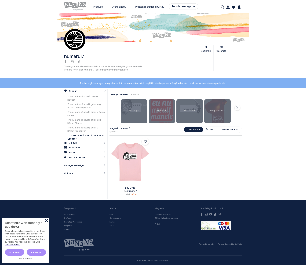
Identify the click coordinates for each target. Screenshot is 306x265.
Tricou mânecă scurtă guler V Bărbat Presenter (82, 129)
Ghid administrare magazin (166, 218)
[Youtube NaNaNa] (210, 214)
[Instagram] (72, 62)
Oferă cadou (119, 6)
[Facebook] (65, 62)
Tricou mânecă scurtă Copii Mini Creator (85, 137)
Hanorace (74, 147)
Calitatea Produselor (73, 222)
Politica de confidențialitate (230, 244)
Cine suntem (69, 214)
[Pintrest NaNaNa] (219, 214)
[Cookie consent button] (46, 220)
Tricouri (72, 90)
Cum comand (115, 218)
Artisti (157, 224)
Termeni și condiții (207, 244)
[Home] (77, 243)
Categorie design (74, 165)
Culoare (68, 173)
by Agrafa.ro (78, 9)
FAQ (111, 214)
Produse (98, 6)
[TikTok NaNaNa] (215, 214)
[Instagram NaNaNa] (206, 214)
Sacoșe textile (76, 157)
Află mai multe (12, 244)
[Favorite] (233, 7)
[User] (228, 7)
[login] (145, 141)
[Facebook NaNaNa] (201, 214)
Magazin (68, 225)
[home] (75, 5)
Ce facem (68, 218)
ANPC (111, 225)
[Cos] (239, 7)
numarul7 (130, 190)
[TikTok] (78, 62)
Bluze (71, 152)
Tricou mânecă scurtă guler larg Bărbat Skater (84, 121)
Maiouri (72, 142)
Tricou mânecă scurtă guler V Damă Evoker (86, 113)
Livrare (112, 222)
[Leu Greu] (130, 162)
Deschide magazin (183, 6)
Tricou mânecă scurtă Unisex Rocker (82, 98)
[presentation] (237, 107)
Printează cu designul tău (149, 6)
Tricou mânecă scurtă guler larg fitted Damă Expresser (84, 106)
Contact (67, 229)
